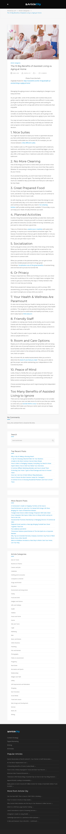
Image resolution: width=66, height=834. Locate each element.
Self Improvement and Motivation (20, 684)
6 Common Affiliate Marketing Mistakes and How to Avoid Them (30, 468)
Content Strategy (12, 738)
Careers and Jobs (16, 567)
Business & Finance (16, 563)
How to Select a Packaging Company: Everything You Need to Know (31, 463)
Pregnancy (14, 661)
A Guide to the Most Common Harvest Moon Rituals (26, 461)
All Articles (10, 749)
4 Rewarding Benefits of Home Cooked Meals (21, 766)
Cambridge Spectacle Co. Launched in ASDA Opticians (23, 817)
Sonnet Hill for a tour (29, 404)
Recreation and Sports (17, 669)
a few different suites (28, 143)
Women (13, 707)
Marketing (14, 631)
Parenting (13, 646)
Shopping (13, 688)
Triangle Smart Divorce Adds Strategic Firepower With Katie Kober (31, 513)
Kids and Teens (15, 624)
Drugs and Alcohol (16, 582)
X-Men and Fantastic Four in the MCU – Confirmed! (22, 821)
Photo (28, 78)
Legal (12, 628)
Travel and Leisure (16, 699)
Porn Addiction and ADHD (18, 529)
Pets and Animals (16, 650)
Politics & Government (17, 658)
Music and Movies (16, 639)
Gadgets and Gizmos (17, 601)
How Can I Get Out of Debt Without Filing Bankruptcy (26, 475)
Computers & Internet (17, 579)
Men (12, 635)
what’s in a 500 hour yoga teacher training (20, 807)
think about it (27, 314)
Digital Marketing (13, 741)
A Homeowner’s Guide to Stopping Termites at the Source (28, 506)
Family (13, 594)
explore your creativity (35, 229)
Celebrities (14, 571)
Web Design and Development (19, 703)
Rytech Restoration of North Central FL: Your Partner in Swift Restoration (29, 759)
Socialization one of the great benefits (31, 265)
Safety (13, 680)
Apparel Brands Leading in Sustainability (19, 780)
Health (13, 609)
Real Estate (14, 665)
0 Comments (44, 73)
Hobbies (13, 613)
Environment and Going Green (19, 590)
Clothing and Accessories (18, 575)
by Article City (27, 73)
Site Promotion (15, 692)
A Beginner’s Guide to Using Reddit (18, 814)
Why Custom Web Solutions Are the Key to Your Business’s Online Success (30, 803)
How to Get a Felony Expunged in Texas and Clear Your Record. (27, 770)
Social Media (14, 695)
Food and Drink (15, 597)
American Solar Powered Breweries (18, 773)
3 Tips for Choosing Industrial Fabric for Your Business (27, 459)
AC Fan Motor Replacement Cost (17, 762)
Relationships (14, 673)
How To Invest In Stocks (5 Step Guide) (19, 800)
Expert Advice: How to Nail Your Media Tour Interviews (27, 466)
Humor (13, 620)
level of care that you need (28, 360)
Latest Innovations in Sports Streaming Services (22, 810)
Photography (14, 654)
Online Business (15, 643)
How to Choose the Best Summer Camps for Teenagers (27, 477)
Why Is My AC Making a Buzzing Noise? (22, 456)
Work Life (13, 711)
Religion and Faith (16, 677)
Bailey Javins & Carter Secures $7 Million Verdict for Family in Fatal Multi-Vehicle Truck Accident (32, 785)
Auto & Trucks (15, 560)
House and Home (16, 616)
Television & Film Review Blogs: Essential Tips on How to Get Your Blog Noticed (31, 777)
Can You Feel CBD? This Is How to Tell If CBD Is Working (24, 796)
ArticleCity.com (11, 11)
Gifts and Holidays (16, 605)
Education (14, 586)
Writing (13, 714)
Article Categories (24, 11)
